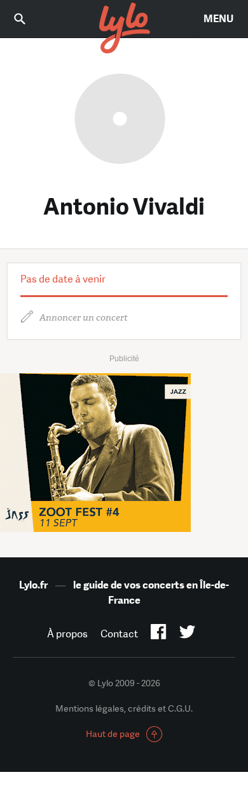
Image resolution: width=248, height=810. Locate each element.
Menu (218, 18)
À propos (67, 634)
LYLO (124, 28)
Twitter (187, 634)
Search (28, 18)
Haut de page (113, 734)
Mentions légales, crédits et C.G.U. (124, 708)
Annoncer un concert (83, 318)
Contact (119, 634)
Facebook (159, 634)
